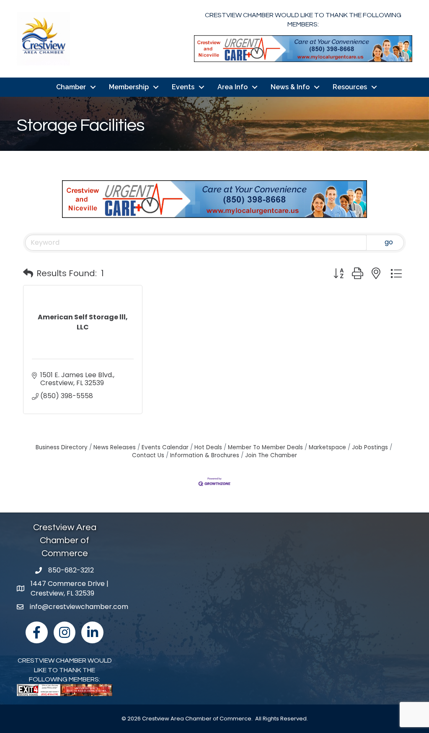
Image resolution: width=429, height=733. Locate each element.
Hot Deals (208, 447)
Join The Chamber (271, 455)
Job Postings (370, 447)
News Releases (114, 447)
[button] (28, 273)
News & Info (290, 87)
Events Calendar (165, 447)
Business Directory (62, 447)
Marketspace (327, 447)
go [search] (389, 242)
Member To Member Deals (265, 447)
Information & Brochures (204, 455)
